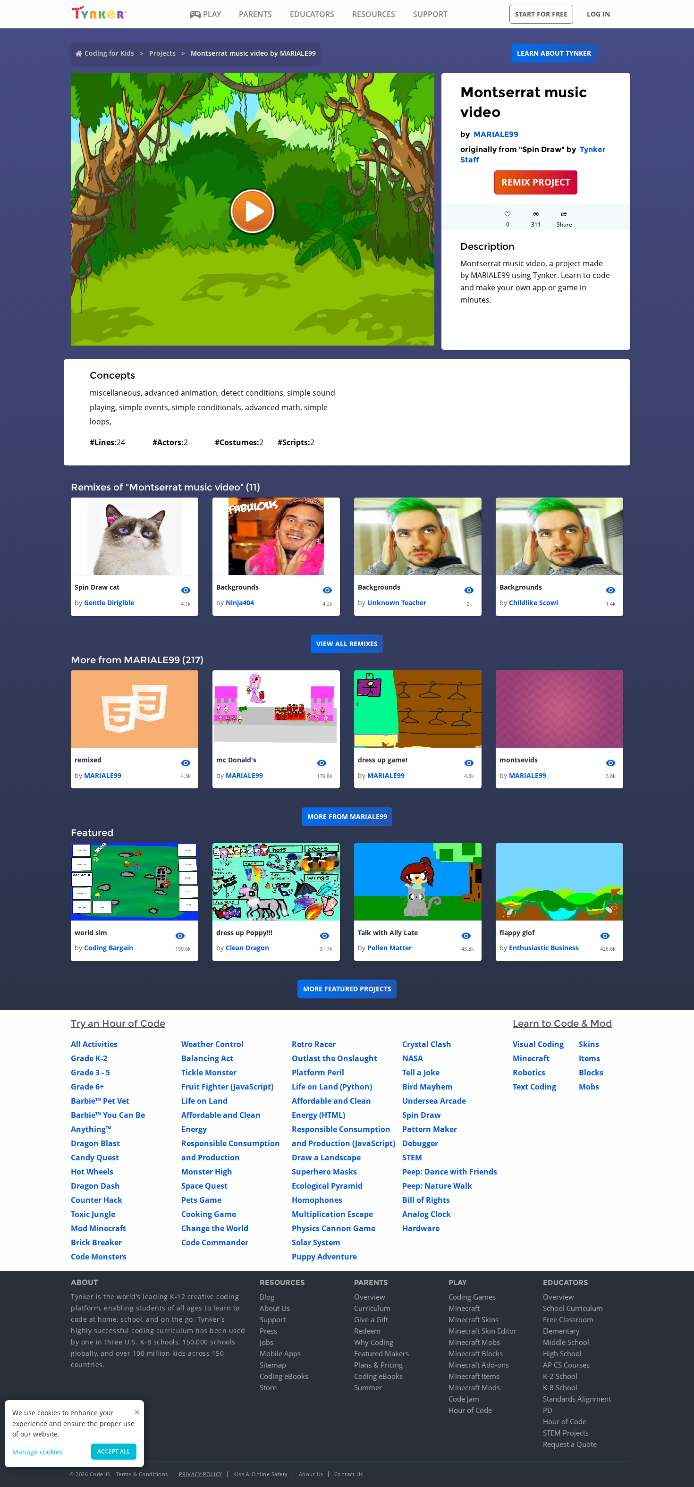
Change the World (214, 1228)
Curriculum (372, 1308)
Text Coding (534, 1086)
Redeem (367, 1330)
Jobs (266, 1342)
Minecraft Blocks (476, 1353)
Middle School (566, 1342)
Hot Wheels (92, 1171)
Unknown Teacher (396, 602)
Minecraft (531, 1058)
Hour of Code (470, 1410)
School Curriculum (573, 1308)
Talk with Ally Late (388, 932)
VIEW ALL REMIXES (347, 643)
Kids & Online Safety (260, 1474)
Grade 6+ (87, 1086)
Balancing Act (207, 1058)
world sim (91, 932)
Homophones (317, 1200)
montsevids (518, 759)
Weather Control (212, 1044)
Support (273, 1319)
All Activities (94, 1044)
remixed (88, 759)
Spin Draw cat (97, 587)
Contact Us (348, 1474)
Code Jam (464, 1398)
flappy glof (516, 932)
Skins (589, 1044)
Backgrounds (237, 587)
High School (562, 1353)
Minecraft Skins (474, 1319)
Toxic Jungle (93, 1214)
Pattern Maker (429, 1129)
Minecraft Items (474, 1376)
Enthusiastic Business (544, 947)
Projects (162, 53)
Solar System (316, 1242)
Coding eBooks (284, 1376)
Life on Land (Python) (332, 1086)
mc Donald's (236, 759)
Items (589, 1058)
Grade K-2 (89, 1058)
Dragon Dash (95, 1186)
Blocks (591, 1072)
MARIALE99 (496, 134)
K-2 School (560, 1376)
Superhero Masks (324, 1171)
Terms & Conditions (142, 1474)
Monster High (206, 1171)
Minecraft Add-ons (479, 1364)
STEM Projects (566, 1432)
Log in (598, 13)
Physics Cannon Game (333, 1228)
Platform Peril (318, 1072)
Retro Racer (314, 1044)
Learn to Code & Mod (562, 1023)
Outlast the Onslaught (334, 1058)
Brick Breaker (96, 1242)
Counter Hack (96, 1200)
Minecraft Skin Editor (482, 1330)
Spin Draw (421, 1115)
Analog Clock (426, 1214)
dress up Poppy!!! (244, 932)
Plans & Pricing (378, 1364)
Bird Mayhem (427, 1086)
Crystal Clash (426, 1044)
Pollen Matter (389, 947)
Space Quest (204, 1186)
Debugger (420, 1143)
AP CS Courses (566, 1364)
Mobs (589, 1086)
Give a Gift (371, 1319)
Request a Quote (570, 1444)
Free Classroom (568, 1319)
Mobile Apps (280, 1353)
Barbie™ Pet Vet (100, 1101)
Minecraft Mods (474, 1387)
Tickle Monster (209, 1072)
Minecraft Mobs (474, 1342)
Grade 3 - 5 (90, 1072)
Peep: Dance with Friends (449, 1171)
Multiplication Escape (332, 1214)
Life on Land (204, 1101)
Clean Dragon (247, 947)
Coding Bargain (108, 947)
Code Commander (214, 1242)
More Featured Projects (347, 988)
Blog (267, 1296)
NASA (412, 1058)
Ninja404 (240, 602)
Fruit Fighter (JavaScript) (227, 1086)
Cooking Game (208, 1214)
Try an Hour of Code (118, 1023)
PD (547, 1410)
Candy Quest (95, 1157)
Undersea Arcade (434, 1101)
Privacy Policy (200, 1474)
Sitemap (273, 1364)
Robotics (529, 1072)
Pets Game (201, 1200)
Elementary (561, 1330)
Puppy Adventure (324, 1256)
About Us (275, 1308)
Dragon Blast (95, 1143)
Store (268, 1387)
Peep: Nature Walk (437, 1186)
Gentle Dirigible (109, 602)
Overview (369, 1296)
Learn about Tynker (554, 53)
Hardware (421, 1228)
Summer (368, 1387)
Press (268, 1330)
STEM (412, 1157)
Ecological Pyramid (327, 1186)
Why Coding (373, 1342)
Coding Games (472, 1296)
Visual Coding (538, 1044)
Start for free (541, 13)
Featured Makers (381, 1353)
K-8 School (560, 1387)
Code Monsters (99, 1256)
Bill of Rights (426, 1200)
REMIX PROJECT (535, 182)
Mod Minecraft (98, 1228)
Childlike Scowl (533, 602)
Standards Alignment (577, 1398)
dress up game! (382, 759)
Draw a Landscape (326, 1157)
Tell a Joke (421, 1072)
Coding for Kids (109, 53)
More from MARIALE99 (347, 816)
